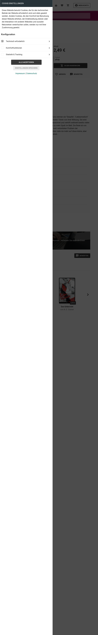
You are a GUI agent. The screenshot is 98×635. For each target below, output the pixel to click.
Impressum (20, 73)
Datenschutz (31, 73)
